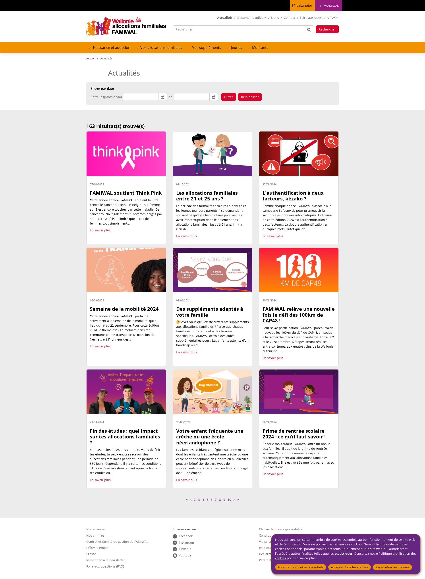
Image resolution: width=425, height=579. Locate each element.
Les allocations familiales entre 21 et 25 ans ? (207, 195)
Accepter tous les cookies (349, 567)
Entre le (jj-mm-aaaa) (106, 97)
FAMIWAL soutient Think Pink (126, 192)
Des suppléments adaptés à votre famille (209, 311)
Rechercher (327, 29)
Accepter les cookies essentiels (300, 567)
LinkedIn (185, 549)
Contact (289, 17)
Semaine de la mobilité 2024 (124, 308)
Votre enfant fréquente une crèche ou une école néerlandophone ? (209, 436)
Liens (275, 17)
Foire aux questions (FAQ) (319, 17)
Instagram (186, 542)
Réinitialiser (250, 97)
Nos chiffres (95, 535)
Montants (260, 47)
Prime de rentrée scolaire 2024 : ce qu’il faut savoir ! (294, 433)
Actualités (224, 17)
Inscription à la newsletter (105, 560)
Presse (91, 554)
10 (230, 499)
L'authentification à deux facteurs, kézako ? (293, 195)
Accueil (90, 58)
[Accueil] (126, 26)
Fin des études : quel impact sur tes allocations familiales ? (125, 436)
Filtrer (228, 97)
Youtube (185, 555)
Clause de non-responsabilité (281, 529)
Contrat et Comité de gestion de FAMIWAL (117, 541)
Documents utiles (250, 17)
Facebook (186, 536)
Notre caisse (95, 529)
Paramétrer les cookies (392, 567)
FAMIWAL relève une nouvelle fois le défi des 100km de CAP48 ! (299, 314)
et (170, 97)
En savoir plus (100, 230)
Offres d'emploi (97, 548)
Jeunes (236, 47)
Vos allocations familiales (161, 47)
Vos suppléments (206, 47)
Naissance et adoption (111, 47)
